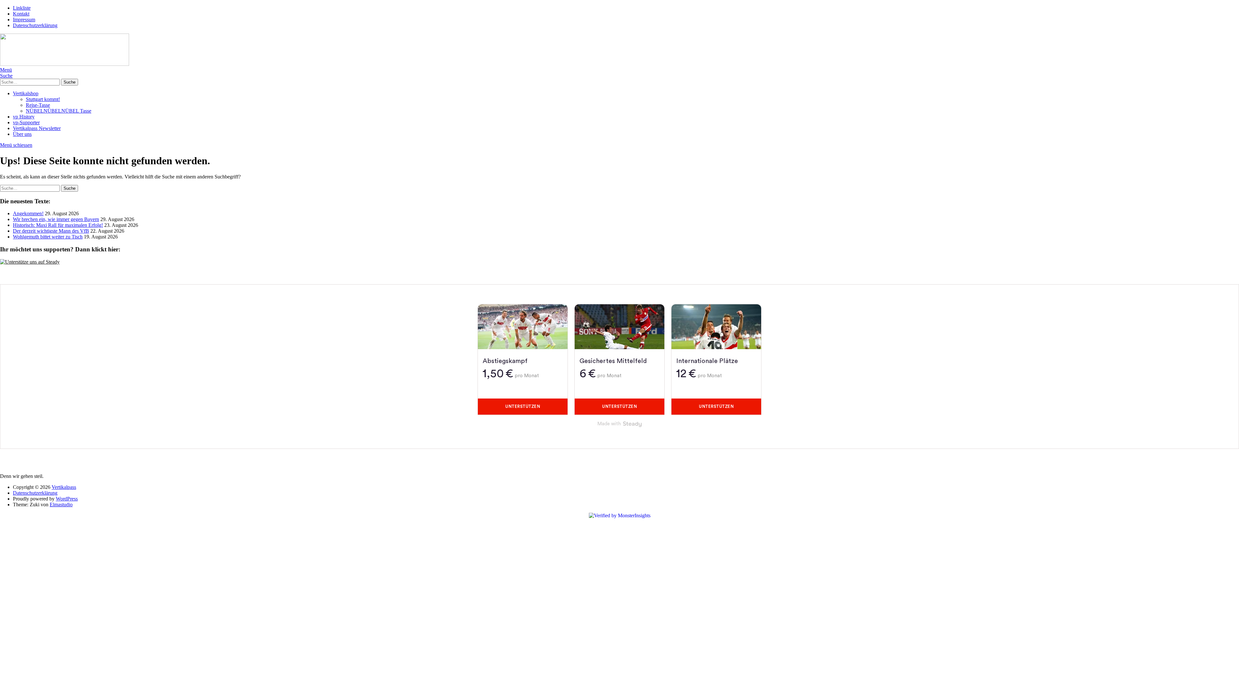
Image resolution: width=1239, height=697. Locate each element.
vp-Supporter (26, 122)
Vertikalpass (64, 487)
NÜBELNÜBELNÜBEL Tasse (58, 111)
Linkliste (22, 8)
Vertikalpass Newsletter (37, 128)
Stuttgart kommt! (43, 99)
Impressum (24, 19)
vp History (24, 116)
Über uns (22, 134)
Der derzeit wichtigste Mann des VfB (51, 231)
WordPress (67, 498)
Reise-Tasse (38, 105)
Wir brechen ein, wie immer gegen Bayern (56, 219)
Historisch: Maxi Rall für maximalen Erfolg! (58, 225)
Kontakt (21, 13)
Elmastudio (61, 504)
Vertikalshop (25, 93)
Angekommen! (28, 213)
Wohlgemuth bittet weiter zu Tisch (48, 236)
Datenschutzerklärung (35, 25)
